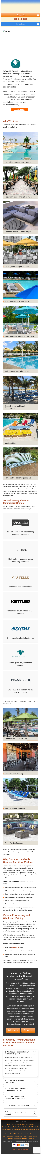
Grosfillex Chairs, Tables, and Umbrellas (23, 1124)
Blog (37, 1129)
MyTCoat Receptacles (29, 1129)
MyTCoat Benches (17, 1129)
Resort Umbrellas (8, 1136)
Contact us (19, 1024)
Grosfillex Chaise (7, 1126)
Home (8, 1124)
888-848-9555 (20, 19)
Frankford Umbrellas (30, 1133)
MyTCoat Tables (6, 1129)
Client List (31, 1138)
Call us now (13, 1030)
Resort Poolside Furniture (31, 1136)
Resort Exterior (18, 1136)
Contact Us (20, 15)
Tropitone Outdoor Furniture (20, 1126)
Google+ (35, 1141)
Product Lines (20, 24)
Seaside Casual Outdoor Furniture (14, 1133)
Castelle (31, 1126)
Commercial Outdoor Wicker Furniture (17, 1138)
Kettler (37, 1126)
